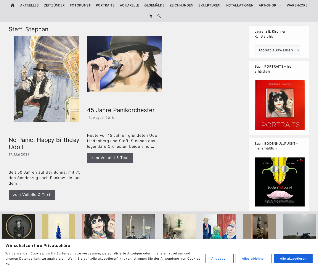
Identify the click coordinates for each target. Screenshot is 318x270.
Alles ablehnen (254, 258)
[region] (159, 254)
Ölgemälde (154, 5)
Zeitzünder (54, 5)
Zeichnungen (181, 5)
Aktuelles (29, 5)
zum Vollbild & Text (31, 194)
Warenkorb (297, 5)
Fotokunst (80, 5)
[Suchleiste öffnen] (159, 16)
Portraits (105, 5)
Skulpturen (209, 5)
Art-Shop (267, 5)
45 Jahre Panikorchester (121, 110)
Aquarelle (129, 5)
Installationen (239, 5)
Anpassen (219, 258)
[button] (167, 16)
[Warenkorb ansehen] (150, 16)
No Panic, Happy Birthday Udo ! (44, 143)
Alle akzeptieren (293, 258)
